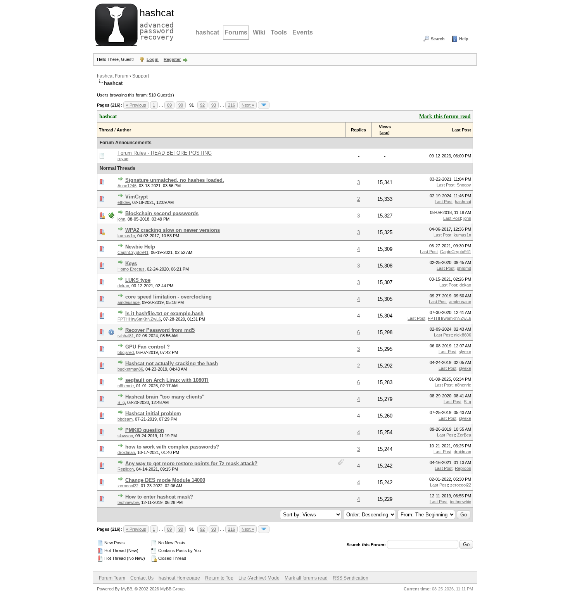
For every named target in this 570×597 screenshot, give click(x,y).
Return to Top (219, 578)
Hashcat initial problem (153, 413)
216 (231, 105)
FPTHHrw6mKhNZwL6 (139, 319)
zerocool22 (127, 485)
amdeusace (128, 302)
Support (140, 76)
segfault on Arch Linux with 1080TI (167, 380)
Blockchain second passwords (162, 213)
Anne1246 (126, 185)
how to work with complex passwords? (172, 447)
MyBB (126, 589)
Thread (106, 130)
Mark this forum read (445, 116)
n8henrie (125, 385)
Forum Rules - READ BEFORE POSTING (164, 153)
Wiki (259, 32)
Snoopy (464, 185)
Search (438, 38)
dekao (123, 285)
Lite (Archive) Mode (259, 578)
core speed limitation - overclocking (168, 297)
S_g (121, 402)
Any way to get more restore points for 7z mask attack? (191, 463)
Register (172, 59)
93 (213, 105)
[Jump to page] (263, 105)
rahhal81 (125, 335)
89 (169, 105)
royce (122, 158)
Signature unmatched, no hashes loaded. (174, 180)
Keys (131, 263)
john (121, 219)
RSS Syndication (350, 578)
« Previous (136, 105)
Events (302, 32)
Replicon (125, 469)
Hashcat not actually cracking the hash (171, 363)
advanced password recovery (155, 23)
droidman (126, 452)
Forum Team (112, 578)
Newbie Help (140, 247)
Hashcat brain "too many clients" (164, 397)
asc (384, 132)
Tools (279, 32)
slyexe (465, 351)
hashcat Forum (112, 76)
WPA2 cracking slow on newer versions (172, 230)
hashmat (463, 201)
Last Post (461, 130)
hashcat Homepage (179, 578)
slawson (125, 435)
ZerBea (464, 435)
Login (153, 59)
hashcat (207, 32)
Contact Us (142, 578)
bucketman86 (130, 369)
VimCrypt (136, 197)
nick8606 (462, 335)
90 (180, 105)
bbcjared (125, 352)
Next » (248, 105)
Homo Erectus (131, 269)
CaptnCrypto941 (133, 252)
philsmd (464, 268)
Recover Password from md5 (160, 330)
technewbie (128, 502)
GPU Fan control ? (147, 347)
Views (385, 126)
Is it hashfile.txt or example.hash (164, 313)
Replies (358, 130)
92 (202, 105)
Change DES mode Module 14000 (165, 480)
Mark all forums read (306, 578)
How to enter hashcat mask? (159, 497)
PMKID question (144, 430)
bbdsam (125, 419)
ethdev (123, 202)
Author (124, 130)
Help (463, 38)
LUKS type (137, 280)
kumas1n (126, 235)
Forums (236, 32)
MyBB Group (172, 589)
